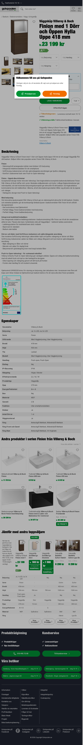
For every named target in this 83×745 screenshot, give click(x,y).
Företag (56, 94)
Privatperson (30, 94)
